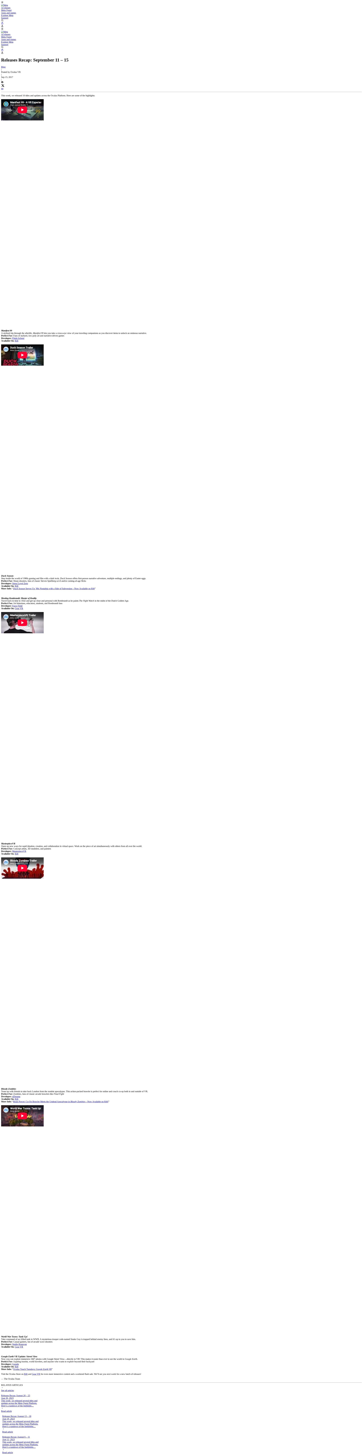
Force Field (17, 606)
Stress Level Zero (20, 583)
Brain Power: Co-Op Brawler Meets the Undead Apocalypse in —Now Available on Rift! (60, 1101)
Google (15, 1364)
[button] (181, 2)
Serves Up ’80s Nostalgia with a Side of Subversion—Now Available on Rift (54, 588)
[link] (4, 5)
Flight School (18, 338)
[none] (21, 1409)
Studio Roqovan (19, 1344)
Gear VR (19, 608)
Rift (16, 341)
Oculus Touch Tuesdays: (32, 1369)
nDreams (16, 1096)
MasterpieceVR (19, 851)
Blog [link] (3, 67)
